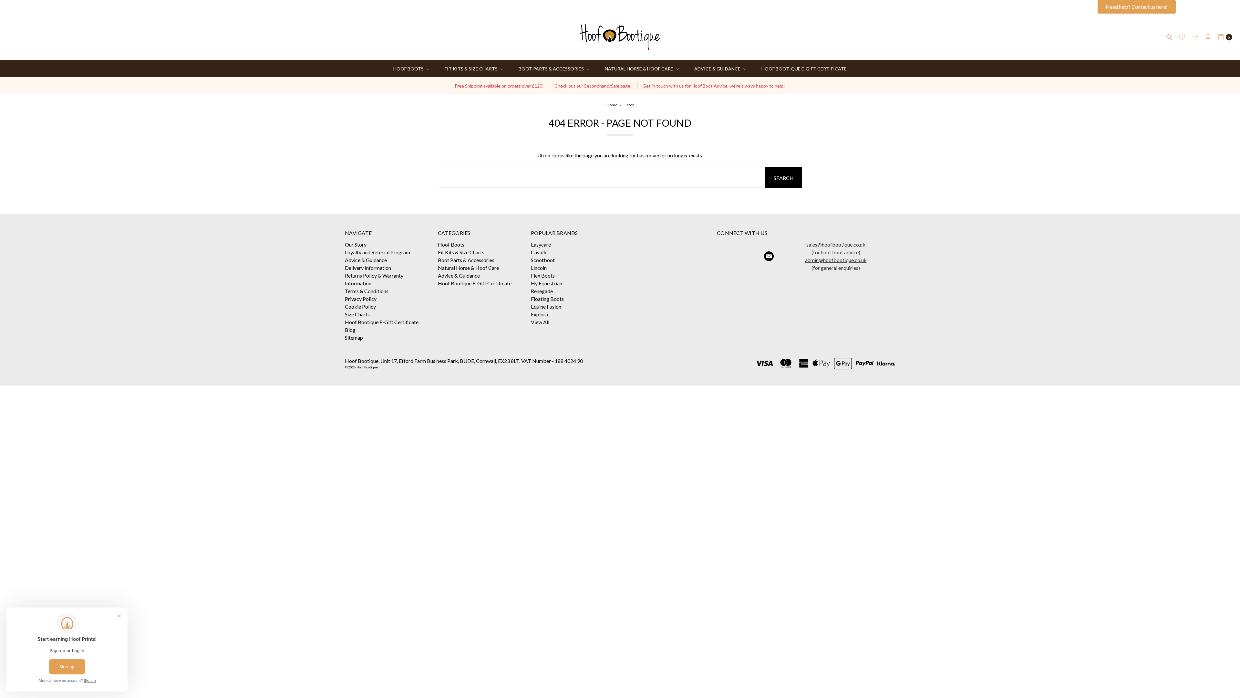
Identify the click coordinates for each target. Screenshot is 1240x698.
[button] (724, 256)
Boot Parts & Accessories (552, 68)
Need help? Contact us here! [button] (1137, 7)
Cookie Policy (360, 306)
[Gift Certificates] (1195, 37)
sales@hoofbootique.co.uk (835, 244)
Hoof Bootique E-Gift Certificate (804, 68)
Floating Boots (547, 299)
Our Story (356, 244)
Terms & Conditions (366, 291)
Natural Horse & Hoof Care (639, 68)
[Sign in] (1208, 37)
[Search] (1169, 37)
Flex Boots (543, 275)
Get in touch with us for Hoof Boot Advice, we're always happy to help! (714, 86)
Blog (350, 330)
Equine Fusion (546, 306)
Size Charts (357, 314)
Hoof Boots (409, 68)
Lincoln (539, 268)
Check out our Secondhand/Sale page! (593, 86)
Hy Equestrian (546, 283)
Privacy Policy (361, 299)
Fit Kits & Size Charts (472, 68)
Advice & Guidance (717, 68)
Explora (539, 314)
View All (540, 322)
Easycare (541, 244)
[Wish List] (1182, 37)
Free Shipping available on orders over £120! (499, 86)
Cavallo (539, 252)
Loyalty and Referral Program (377, 252)
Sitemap (354, 337)
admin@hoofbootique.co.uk (836, 260)
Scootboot (543, 260)
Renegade (542, 291)
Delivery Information (368, 268)
